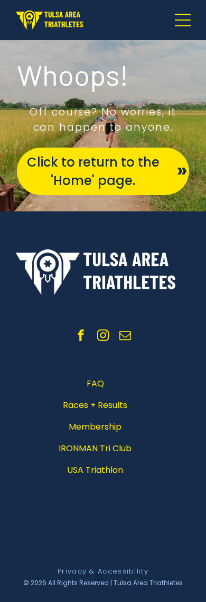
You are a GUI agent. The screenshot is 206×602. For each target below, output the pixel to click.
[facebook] (80, 336)
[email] (125, 336)
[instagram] (103, 336)
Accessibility (123, 571)
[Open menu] (183, 20)
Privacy (72, 571)
